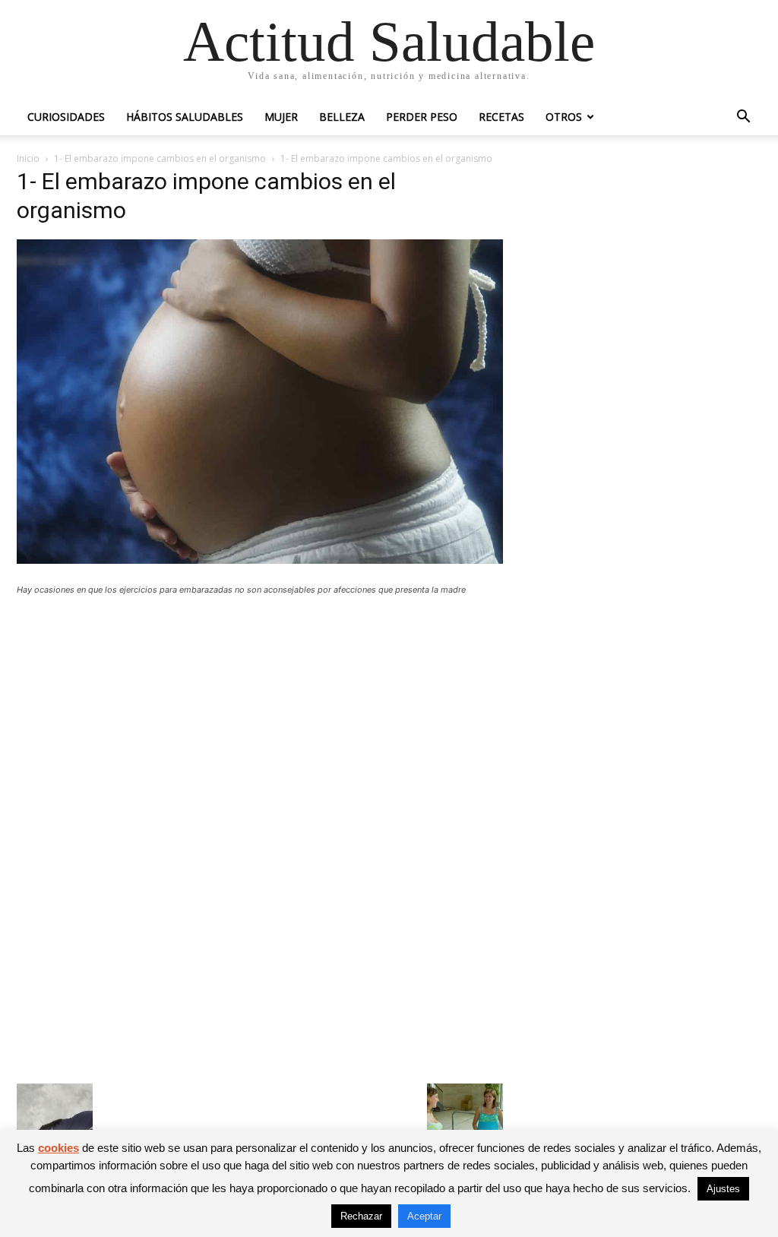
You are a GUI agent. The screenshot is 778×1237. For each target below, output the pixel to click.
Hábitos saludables (184, 116)
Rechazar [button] (361, 1216)
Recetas (501, 116)
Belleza (342, 116)
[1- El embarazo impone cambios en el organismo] (260, 559)
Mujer (281, 116)
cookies (58, 1147)
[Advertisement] (260, 718)
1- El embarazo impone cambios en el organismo (160, 158)
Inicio (28, 158)
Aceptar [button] (424, 1216)
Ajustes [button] (723, 1188)
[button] (743, 118)
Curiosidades (66, 116)
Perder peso (421, 116)
